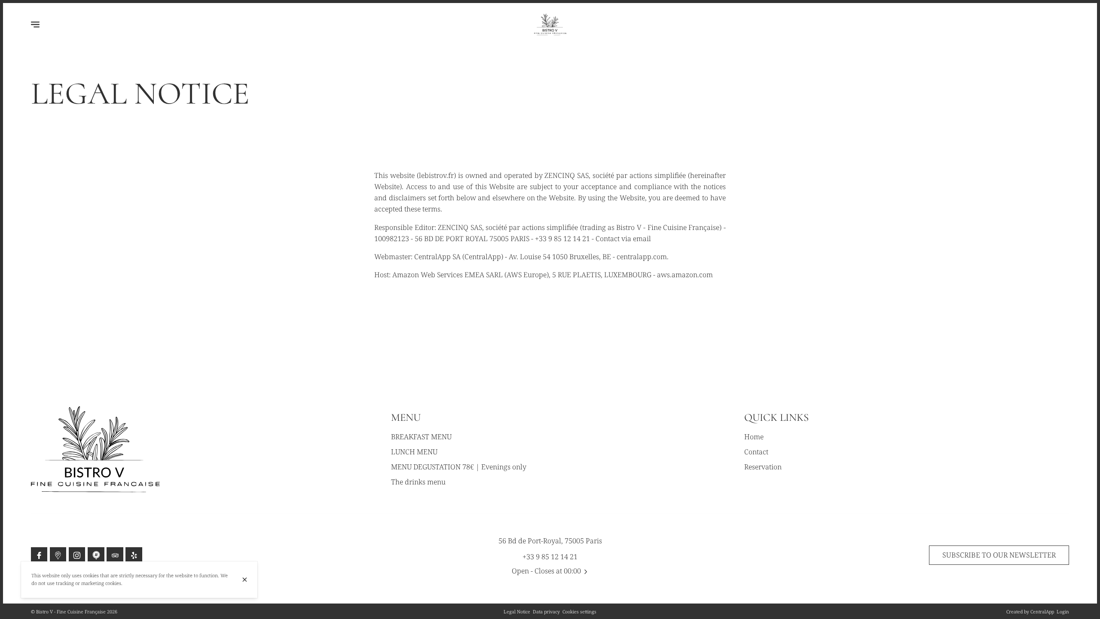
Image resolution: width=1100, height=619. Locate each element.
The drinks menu (418, 482)
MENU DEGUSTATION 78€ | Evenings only (458, 467)
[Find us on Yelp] (133, 555)
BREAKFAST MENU (421, 436)
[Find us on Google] (58, 555)
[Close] (244, 579)
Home (754, 436)
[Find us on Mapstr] (96, 555)
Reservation (763, 467)
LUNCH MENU (414, 452)
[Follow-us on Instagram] (77, 555)
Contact (756, 452)
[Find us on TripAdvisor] (115, 555)
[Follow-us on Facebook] (39, 555)
